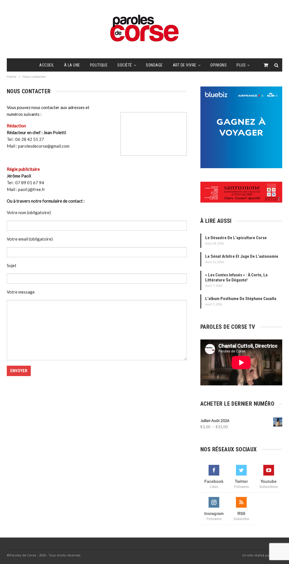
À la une (72, 65)
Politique (99, 65)
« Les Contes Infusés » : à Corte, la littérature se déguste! (236, 277)
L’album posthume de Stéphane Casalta (240, 298)
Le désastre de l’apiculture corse (236, 237)
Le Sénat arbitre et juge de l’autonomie (241, 256)
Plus (241, 65)
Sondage (154, 65)
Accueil (46, 65)
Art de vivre (184, 65)
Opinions (218, 65)
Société (124, 65)
